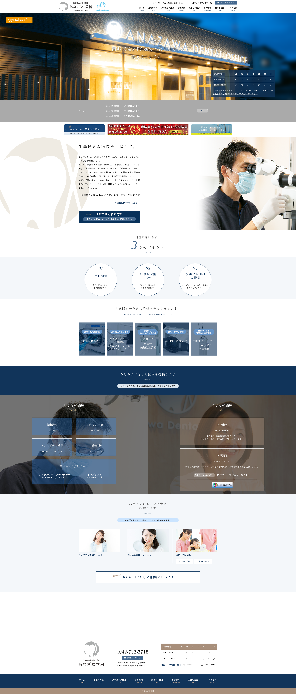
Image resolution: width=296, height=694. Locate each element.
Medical (181, 9)
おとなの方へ (184, 561)
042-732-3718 (201, 3)
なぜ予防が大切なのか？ (91, 555)
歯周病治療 (96, 427)
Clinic (167, 9)
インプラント (94, 475)
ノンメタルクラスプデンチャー (53, 475)
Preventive (207, 9)
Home (142, 9)
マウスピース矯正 (51, 448)
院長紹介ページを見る (127, 203)
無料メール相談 (227, 2)
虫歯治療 (52, 427)
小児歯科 (222, 431)
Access (233, 9)
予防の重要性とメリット (139, 555)
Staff (194, 9)
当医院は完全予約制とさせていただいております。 (235, 94)
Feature (152, 9)
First (220, 9)
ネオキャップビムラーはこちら (223, 475)
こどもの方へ (203, 561)
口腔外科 (96, 448)
